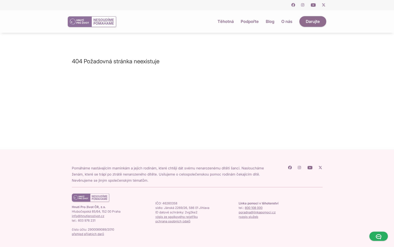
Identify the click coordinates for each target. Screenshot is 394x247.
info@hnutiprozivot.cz (88, 216)
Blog (270, 21)
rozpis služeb (248, 217)
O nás (286, 21)
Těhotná (226, 21)
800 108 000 (253, 208)
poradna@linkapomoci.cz (257, 212)
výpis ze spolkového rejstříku (176, 217)
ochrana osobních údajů (172, 221)
